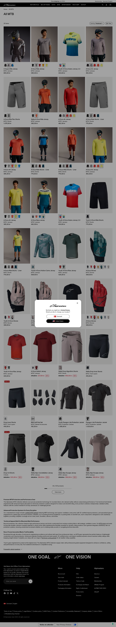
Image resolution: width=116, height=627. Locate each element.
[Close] (78, 303)
